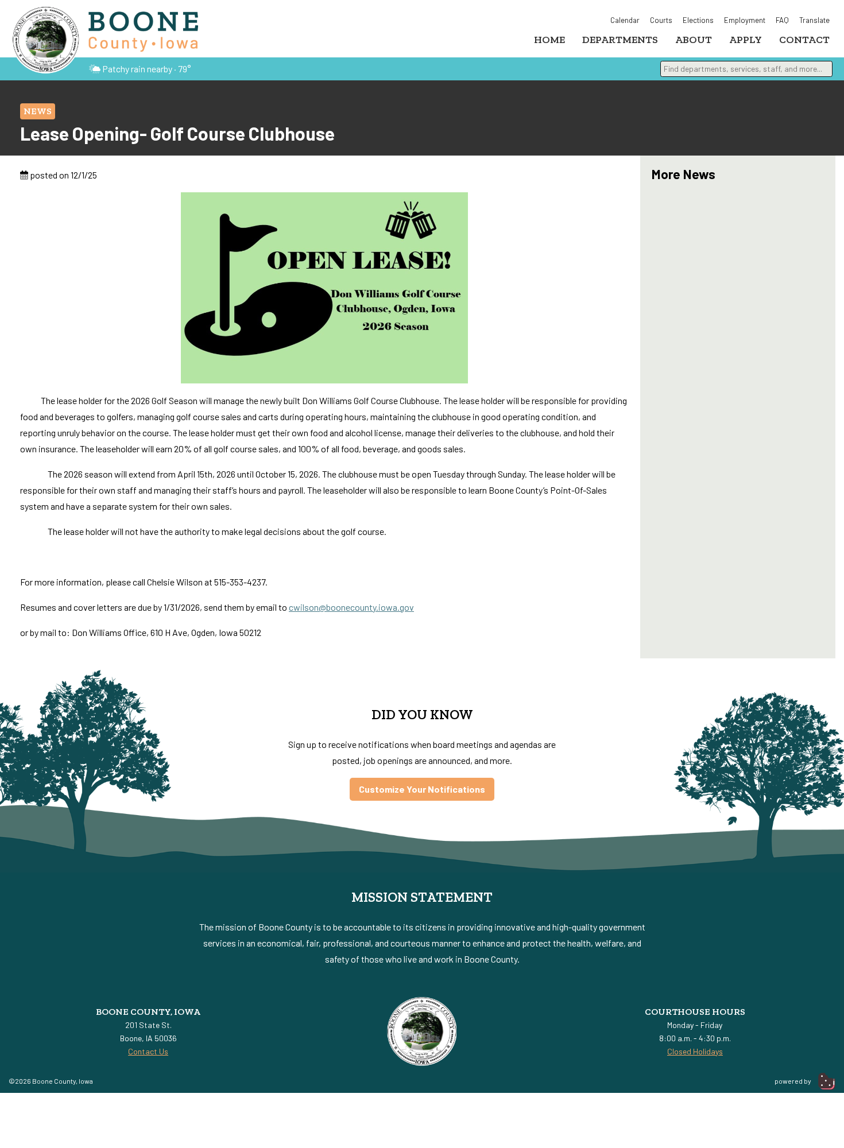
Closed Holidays (695, 1051)
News (38, 111)
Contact (804, 39)
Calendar (625, 20)
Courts (661, 20)
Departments (620, 39)
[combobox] (746, 69)
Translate (814, 20)
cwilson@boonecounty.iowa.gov (351, 607)
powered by (793, 1081)
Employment (744, 20)
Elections (698, 20)
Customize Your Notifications (422, 789)
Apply (745, 39)
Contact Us (148, 1051)
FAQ (782, 20)
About (693, 39)
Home (549, 39)
